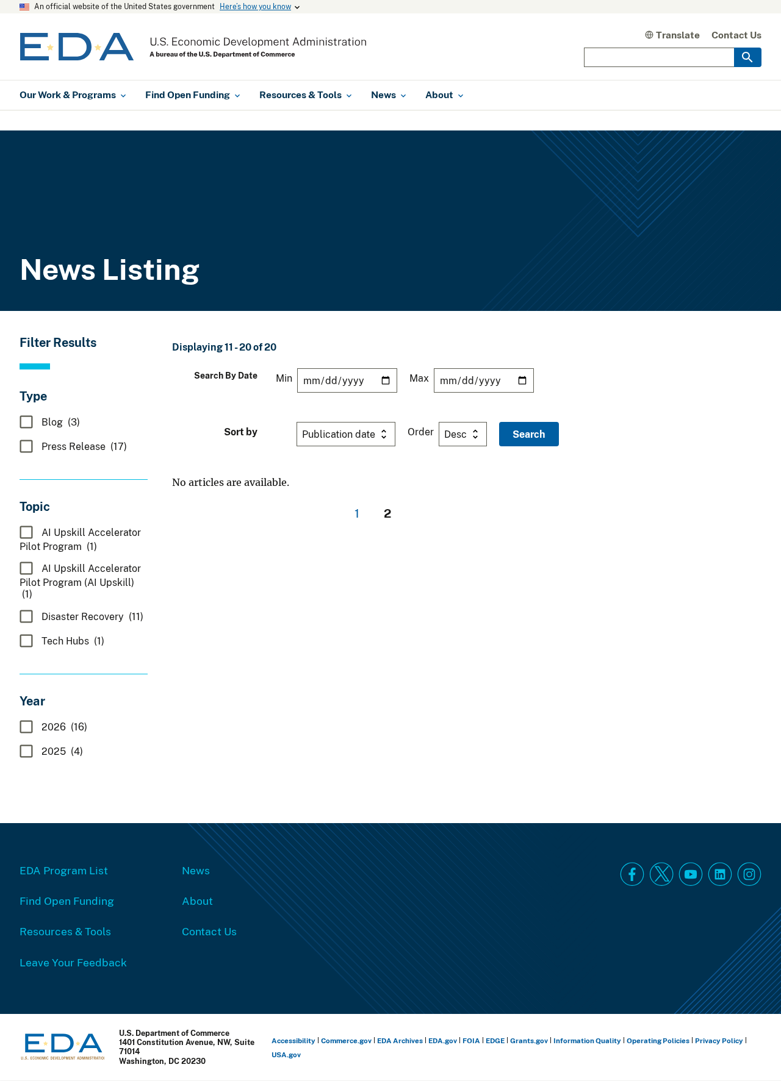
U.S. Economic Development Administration (193, 46)
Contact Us (736, 35)
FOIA (471, 1040)
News (196, 870)
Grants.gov (529, 1040)
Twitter (661, 874)
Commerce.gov (346, 1040)
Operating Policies (658, 1040)
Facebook (632, 874)
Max (419, 378)
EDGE (495, 1040)
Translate (678, 35)
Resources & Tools (65, 931)
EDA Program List (64, 870)
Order (421, 432)
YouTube (690, 874)
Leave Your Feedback (73, 962)
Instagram (749, 874)
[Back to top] (750, 1050)
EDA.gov (442, 1040)
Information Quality (587, 1040)
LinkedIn (720, 874)
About (197, 900)
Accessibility (293, 1040)
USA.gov (286, 1054)
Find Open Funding (67, 900)
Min (284, 378)
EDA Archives (400, 1040)
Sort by (240, 432)
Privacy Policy (719, 1040)
